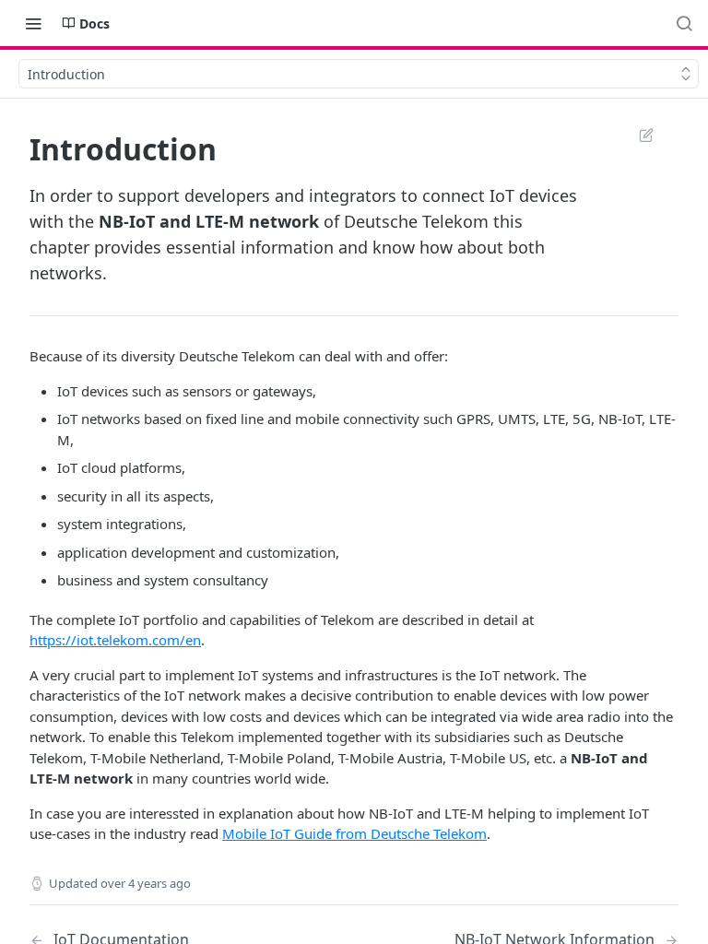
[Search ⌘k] (684, 23)
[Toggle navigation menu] (33, 23)
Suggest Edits (637, 134)
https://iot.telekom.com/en (115, 640)
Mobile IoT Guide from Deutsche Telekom (354, 833)
